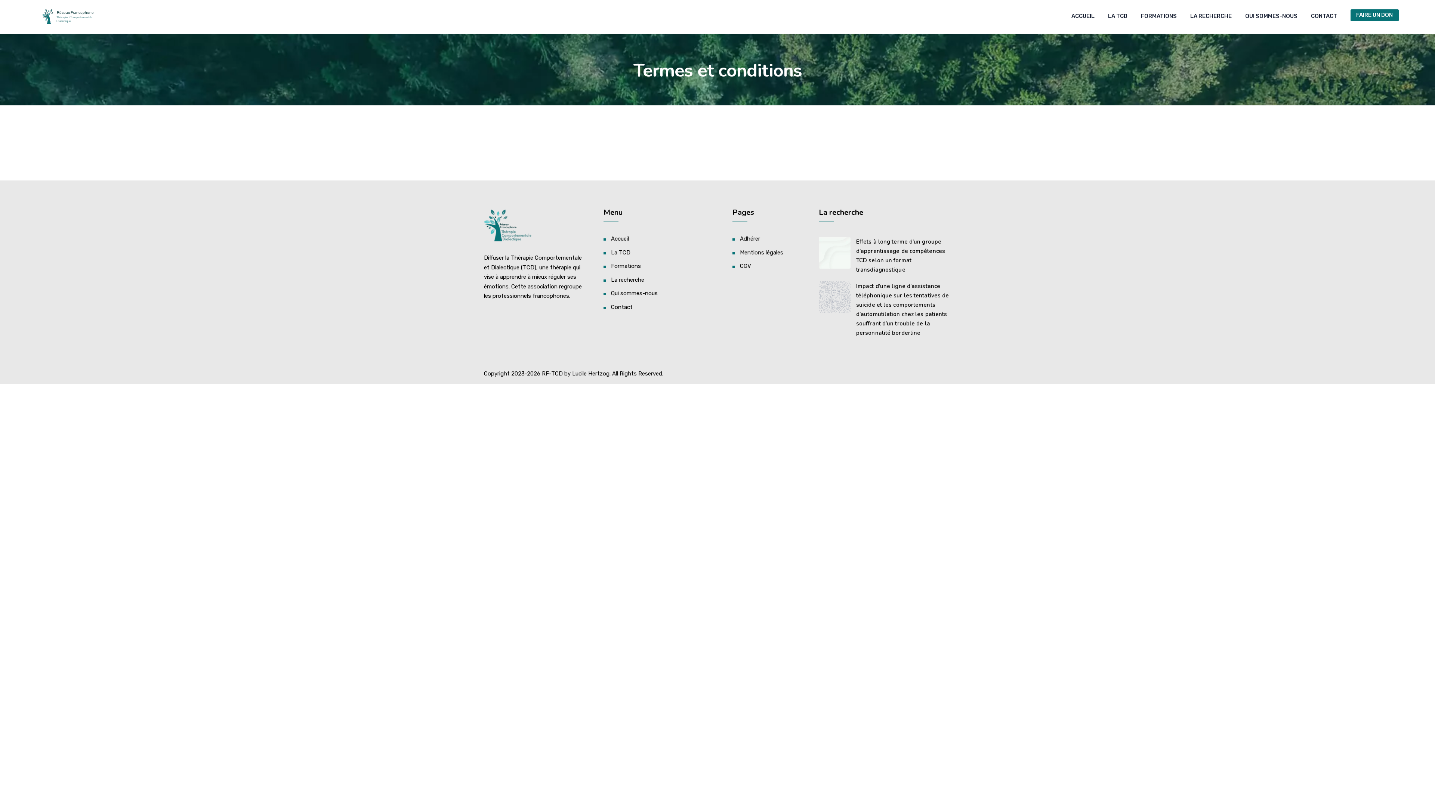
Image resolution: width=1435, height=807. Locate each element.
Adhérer (750, 238)
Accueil (1083, 16)
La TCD (1117, 16)
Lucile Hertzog (591, 373)
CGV (745, 266)
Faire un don (1374, 15)
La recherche (1211, 16)
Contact (1324, 16)
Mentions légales (761, 252)
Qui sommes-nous (1271, 16)
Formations (1159, 16)
